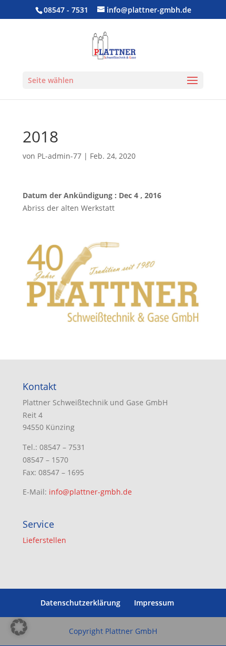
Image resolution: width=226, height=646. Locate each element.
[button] (19, 627)
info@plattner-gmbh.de (90, 492)
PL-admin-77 (59, 156)
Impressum (154, 603)
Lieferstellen (44, 540)
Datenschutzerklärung (80, 603)
